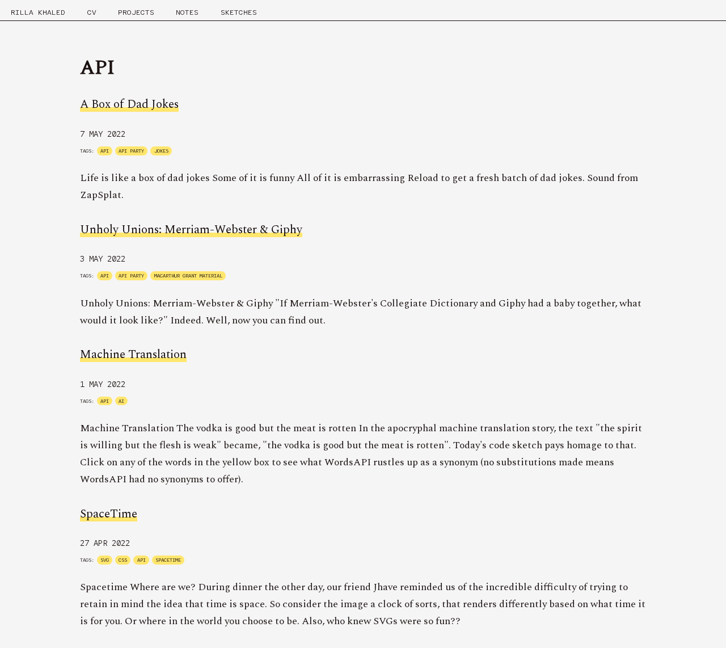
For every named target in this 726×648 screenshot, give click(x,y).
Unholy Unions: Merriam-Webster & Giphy (191, 230)
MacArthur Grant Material (188, 275)
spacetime (168, 560)
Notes (187, 12)
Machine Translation (133, 355)
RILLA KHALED (38, 12)
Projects (136, 12)
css (123, 560)
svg (104, 560)
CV (91, 12)
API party (131, 151)
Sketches (239, 12)
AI (121, 401)
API (104, 151)
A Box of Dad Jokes (129, 104)
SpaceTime (108, 514)
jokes (161, 151)
